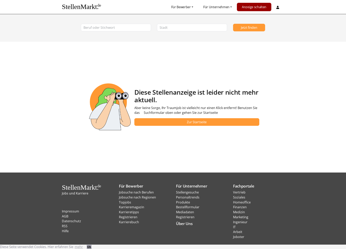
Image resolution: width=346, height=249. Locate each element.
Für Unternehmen (216, 7)
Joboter (238, 237)
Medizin (239, 212)
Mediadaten (185, 212)
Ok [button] (89, 247)
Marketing (240, 217)
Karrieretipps (129, 212)
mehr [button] (79, 247)
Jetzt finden (249, 27)
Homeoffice (242, 202)
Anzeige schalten (254, 7)
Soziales (239, 197)
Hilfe (65, 231)
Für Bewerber (181, 7)
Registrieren (128, 217)
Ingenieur (240, 222)
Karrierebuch (129, 222)
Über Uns (184, 223)
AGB (65, 216)
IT (234, 227)
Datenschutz (71, 221)
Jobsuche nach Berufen (136, 192)
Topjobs (125, 202)
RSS (64, 226)
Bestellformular (187, 207)
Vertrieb (239, 192)
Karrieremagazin (131, 207)
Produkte (183, 202)
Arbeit (237, 232)
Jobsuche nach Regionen (137, 197)
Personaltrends (187, 197)
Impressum (70, 211)
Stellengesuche (187, 192)
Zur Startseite (197, 122)
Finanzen (240, 207)
